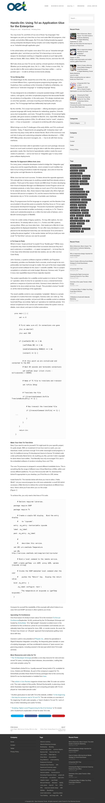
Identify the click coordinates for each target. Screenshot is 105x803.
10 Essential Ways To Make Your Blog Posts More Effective (81, 290)
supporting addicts (75, 229)
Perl (72, 218)
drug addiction (74, 184)
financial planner (86, 200)
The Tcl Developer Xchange (21, 658)
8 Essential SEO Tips (76, 269)
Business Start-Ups (76, 178)
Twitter (72, 145)
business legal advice (76, 173)
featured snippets (75, 200)
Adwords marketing (76, 165)
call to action (86, 178)
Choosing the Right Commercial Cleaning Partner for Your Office (79, 275)
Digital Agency (74, 181)
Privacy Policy (74, 149)
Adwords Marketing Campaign (78, 168)
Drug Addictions (84, 184)
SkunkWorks (80, 223)
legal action (82, 207)
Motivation (85, 213)
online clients (80, 215)
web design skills (75, 231)
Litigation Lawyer (75, 210)
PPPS (76, 218)
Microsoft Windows (75, 213)
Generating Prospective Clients (79, 202)
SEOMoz (73, 223)
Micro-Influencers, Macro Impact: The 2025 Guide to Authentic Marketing (80, 247)
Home (47, 6)
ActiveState (22, 623)
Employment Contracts (77, 189)
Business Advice (57, 6)
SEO (87, 221)
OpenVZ (87, 215)
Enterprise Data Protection (77, 192)
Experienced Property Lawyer (78, 197)
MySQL (73, 215)
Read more (80, 45)
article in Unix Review (22, 681)
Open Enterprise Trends (41, 801)
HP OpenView (82, 205)
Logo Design (85, 210)
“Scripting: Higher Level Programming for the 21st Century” (32, 708)
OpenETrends (26, 29)
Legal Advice (92, 6)
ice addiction (74, 207)
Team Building (86, 229)
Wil (82, 231)
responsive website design (77, 221)
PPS (81, 218)
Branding (81, 6)
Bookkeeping (74, 170)
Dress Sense (83, 181)
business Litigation (75, 176)
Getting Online (36, 29)
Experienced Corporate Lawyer (79, 194)
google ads (73, 205)
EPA (87, 192)
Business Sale (86, 176)
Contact (72, 141)
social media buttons (76, 226)
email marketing (75, 186)
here (44, 676)
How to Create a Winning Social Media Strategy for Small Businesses (81, 262)
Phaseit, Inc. (39, 639)
